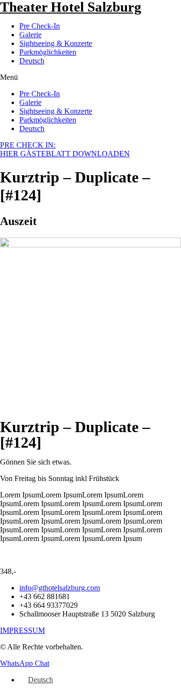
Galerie (30, 34)
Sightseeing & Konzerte (55, 43)
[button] (90, 77)
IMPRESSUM (22, 630)
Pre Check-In (39, 26)
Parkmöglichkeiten (47, 52)
